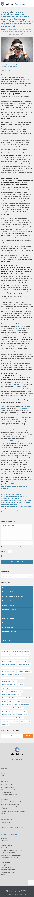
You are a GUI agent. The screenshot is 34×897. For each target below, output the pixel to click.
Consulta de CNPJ (7, 668)
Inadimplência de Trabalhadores (11, 508)
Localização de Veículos (9, 609)
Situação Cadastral (17, 718)
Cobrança (4, 498)
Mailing (4, 701)
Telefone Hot (5, 721)
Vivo (28, 721)
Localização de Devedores (15, 691)
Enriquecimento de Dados (9, 506)
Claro (26, 658)
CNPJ (3, 661)
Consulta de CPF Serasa (24, 500)
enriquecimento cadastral (10, 479)
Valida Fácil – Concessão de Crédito (10, 804)
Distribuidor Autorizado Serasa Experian (18, 502)
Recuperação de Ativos (9, 631)
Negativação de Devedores (9, 510)
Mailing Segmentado (8, 618)
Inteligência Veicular (8, 605)
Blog (2, 771)
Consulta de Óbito (7, 674)
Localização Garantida (8, 698)
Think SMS (4, 813)
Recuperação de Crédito (8, 714)
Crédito (3, 502)
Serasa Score (5, 718)
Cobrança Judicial (21, 661)
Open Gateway (6, 708)
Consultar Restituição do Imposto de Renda (12, 827)
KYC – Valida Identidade (7, 787)
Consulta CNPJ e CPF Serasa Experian (11, 785)
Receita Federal (6, 711)
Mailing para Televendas (7, 872)
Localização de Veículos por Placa (12, 614)
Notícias (4, 623)
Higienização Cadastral (24, 506)
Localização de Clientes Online (9, 794)
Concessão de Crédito (14, 498)
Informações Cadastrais (24, 688)
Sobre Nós (4, 768)
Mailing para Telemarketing (8, 869)
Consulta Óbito (5, 848)
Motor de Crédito (6, 704)
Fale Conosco (4, 773)
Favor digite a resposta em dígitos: (12, 547)
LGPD (3, 691)
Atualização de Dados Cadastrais (11, 494)
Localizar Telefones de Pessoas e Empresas (12, 850)
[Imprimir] (9, 70)
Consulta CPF (4, 838)
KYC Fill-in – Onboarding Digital (9, 790)
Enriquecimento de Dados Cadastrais (13, 596)
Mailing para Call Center (7, 867)
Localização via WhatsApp (24, 698)
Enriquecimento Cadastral (10, 66)
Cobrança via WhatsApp (8, 664)
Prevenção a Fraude (8, 627)
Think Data (15, 484)
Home (3, 29)
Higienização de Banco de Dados (9, 857)
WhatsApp (5, 724)
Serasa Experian (17, 482)
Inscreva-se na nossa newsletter (12, 556)
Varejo (22, 721)
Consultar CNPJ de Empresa (8, 852)
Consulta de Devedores (24, 671)
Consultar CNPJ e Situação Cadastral (11, 855)
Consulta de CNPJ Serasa (9, 500)
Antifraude (5, 651)
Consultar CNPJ (5, 822)
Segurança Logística (8, 636)
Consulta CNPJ (5, 840)
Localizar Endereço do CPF (8, 862)
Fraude (21, 684)
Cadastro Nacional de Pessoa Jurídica (12, 658)
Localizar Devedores (6, 860)
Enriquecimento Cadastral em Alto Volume (12, 802)
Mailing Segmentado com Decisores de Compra (13, 811)
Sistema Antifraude (6, 845)
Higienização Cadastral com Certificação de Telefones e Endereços (16, 807)
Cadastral (25, 496)
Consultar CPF (5, 825)
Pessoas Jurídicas (18, 708)
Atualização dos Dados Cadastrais (11, 496)
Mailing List (4, 874)
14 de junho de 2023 (11, 65)
